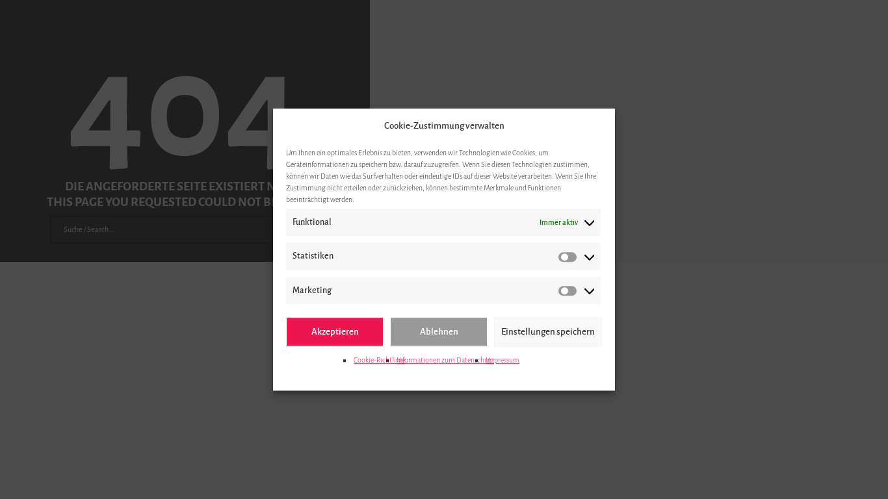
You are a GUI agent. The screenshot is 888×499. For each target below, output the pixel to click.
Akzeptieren (335, 332)
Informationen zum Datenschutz (445, 360)
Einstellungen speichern (548, 332)
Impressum (502, 360)
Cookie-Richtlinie (379, 360)
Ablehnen (439, 332)
